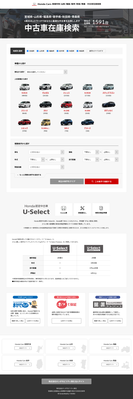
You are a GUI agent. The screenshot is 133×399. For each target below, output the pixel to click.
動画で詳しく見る (17, 321)
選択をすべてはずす (96, 51)
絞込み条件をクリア (66, 181)
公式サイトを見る (33, 321)
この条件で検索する (103, 181)
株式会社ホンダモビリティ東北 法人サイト (66, 381)
